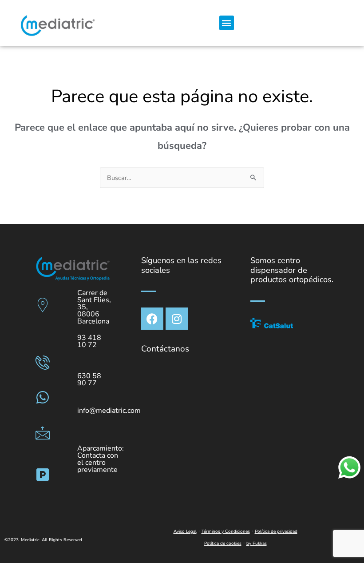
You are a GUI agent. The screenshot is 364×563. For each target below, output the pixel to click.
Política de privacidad (276, 531)
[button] (226, 23)
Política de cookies (222, 543)
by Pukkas (256, 543)
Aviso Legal (185, 531)
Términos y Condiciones (226, 531)
